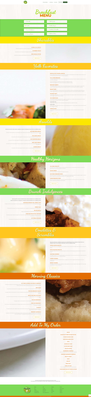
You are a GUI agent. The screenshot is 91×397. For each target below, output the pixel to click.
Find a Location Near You (46, 392)
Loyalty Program (62, 388)
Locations (56, 2)
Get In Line (65, 2)
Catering (51, 2)
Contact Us (61, 392)
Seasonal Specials (36, 391)
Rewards (61, 391)
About (52, 388)
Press (52, 392)
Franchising (52, 391)
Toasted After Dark (36, 392)
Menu (35, 388)
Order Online (60, 2)
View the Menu (45, 2)
